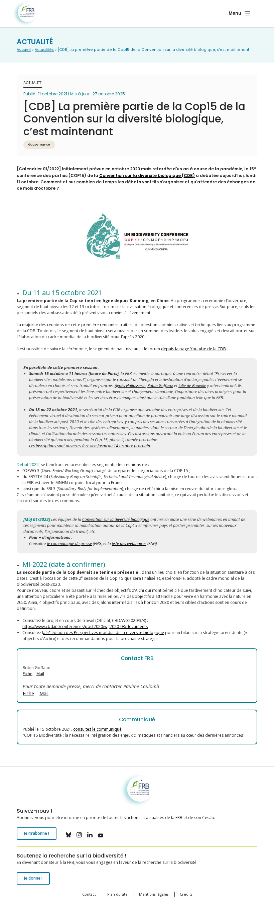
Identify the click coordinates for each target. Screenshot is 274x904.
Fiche (27, 673)
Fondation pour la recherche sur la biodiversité (25, 13)
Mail (40, 673)
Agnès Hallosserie (130, 385)
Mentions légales (153, 894)
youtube (101, 835)
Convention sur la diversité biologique (115, 519)
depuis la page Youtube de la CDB (193, 349)
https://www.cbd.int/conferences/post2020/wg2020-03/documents (85, 626)
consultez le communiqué (97, 729)
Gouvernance (39, 144)
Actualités (44, 49)
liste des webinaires (129, 543)
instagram (79, 835)
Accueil (24, 49)
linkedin (90, 835)
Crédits (186, 894)
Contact (89, 894)
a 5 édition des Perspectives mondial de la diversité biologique (103, 632)
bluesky (68, 835)
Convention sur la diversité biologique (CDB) (147, 175)
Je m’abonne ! (36, 833)
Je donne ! (33, 878)
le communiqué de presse (69, 543)
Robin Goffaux (160, 385)
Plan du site (117, 894)
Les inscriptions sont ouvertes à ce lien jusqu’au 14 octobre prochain (89, 446)
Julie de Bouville (192, 385)
